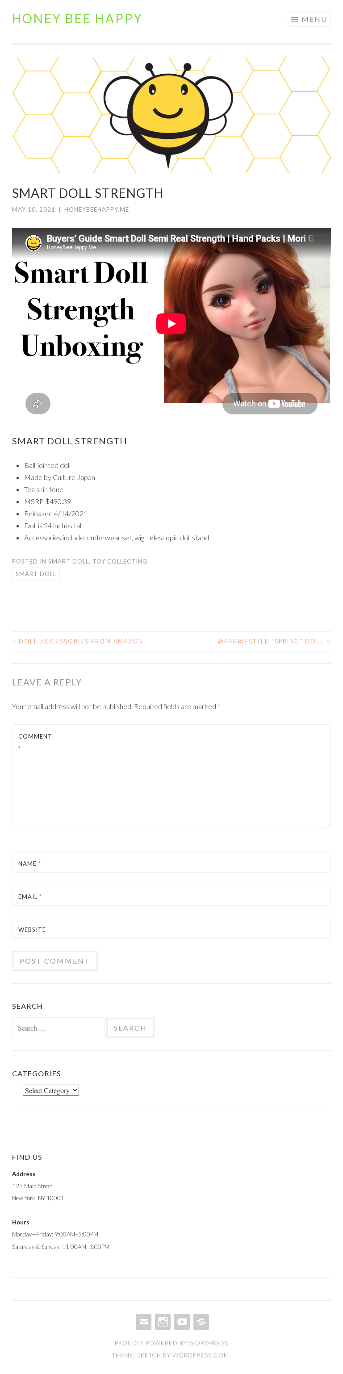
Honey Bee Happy (77, 18)
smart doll (36, 573)
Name (29, 863)
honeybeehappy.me (96, 209)
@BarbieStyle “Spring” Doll (274, 641)
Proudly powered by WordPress (171, 1343)
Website (32, 929)
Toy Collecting (119, 561)
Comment (35, 742)
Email (30, 896)
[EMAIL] (142, 1322)
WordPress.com (200, 1355)
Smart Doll (68, 561)
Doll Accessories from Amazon (77, 641)
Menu (314, 19)
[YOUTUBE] (181, 1322)
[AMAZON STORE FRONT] (200, 1322)
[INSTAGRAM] (162, 1322)
